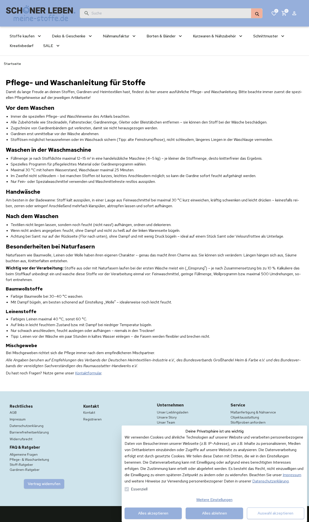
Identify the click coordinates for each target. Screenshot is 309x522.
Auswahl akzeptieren (275, 513)
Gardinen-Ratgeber (25, 469)
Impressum (292, 474)
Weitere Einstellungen (214, 499)
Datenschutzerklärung (270, 481)
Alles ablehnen (214, 513)
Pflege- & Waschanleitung (29, 459)
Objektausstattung (245, 417)
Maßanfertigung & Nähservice (253, 412)
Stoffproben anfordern (248, 422)
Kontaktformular (88, 373)
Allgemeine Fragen (24, 454)
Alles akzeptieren (153, 513)
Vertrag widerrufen (44, 483)
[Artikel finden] (257, 13)
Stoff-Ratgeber (21, 464)
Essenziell (139, 489)
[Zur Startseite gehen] (41, 13)
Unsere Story (167, 417)
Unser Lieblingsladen (172, 412)
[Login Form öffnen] (294, 13)
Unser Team (166, 422)
